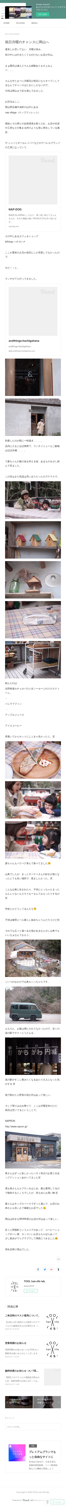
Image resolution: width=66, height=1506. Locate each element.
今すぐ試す (42, 14)
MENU (34, 22)
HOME (6, 22)
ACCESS (20, 22)
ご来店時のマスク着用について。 (23, 1315)
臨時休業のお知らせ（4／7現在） (23, 1370)
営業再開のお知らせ (15, 1343)
